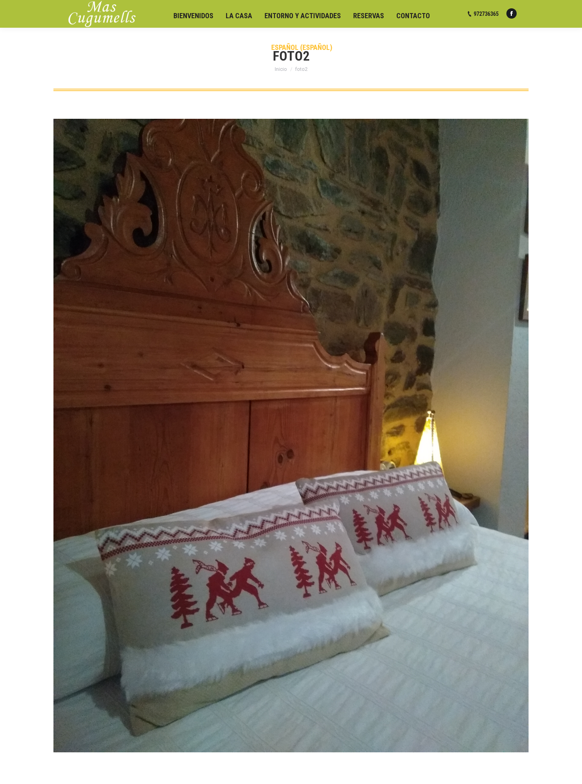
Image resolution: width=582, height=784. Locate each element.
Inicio (281, 69)
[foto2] (291, 435)
